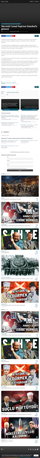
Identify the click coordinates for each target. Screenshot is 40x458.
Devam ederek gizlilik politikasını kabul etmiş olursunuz (17, 168)
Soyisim (8, 160)
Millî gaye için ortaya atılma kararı (8, 141)
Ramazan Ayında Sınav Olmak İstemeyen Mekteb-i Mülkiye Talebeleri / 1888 (17, 278)
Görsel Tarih (3, 360)
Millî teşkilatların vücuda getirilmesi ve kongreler (8, 83)
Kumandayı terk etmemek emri (7, 123)
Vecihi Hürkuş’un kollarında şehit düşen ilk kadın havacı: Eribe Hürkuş (16, 225)
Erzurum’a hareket (25, 141)
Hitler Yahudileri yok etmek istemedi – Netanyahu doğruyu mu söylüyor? (16, 414)
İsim (7, 157)
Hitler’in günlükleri (5, 252)
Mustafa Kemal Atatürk (14, 31)
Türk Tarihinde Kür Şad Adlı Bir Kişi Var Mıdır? (11, 199)
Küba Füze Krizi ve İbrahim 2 (7, 441)
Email (8, 164)
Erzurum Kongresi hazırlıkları (27, 126)
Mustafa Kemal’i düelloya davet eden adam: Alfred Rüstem (13, 305)
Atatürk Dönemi (4, 224)
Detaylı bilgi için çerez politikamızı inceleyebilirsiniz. (21, 455)
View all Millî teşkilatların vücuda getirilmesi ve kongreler (19, 152)
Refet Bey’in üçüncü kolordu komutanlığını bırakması (10, 117)
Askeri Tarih (3, 439)
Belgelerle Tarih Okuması (6, 277)
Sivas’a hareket (4, 147)
